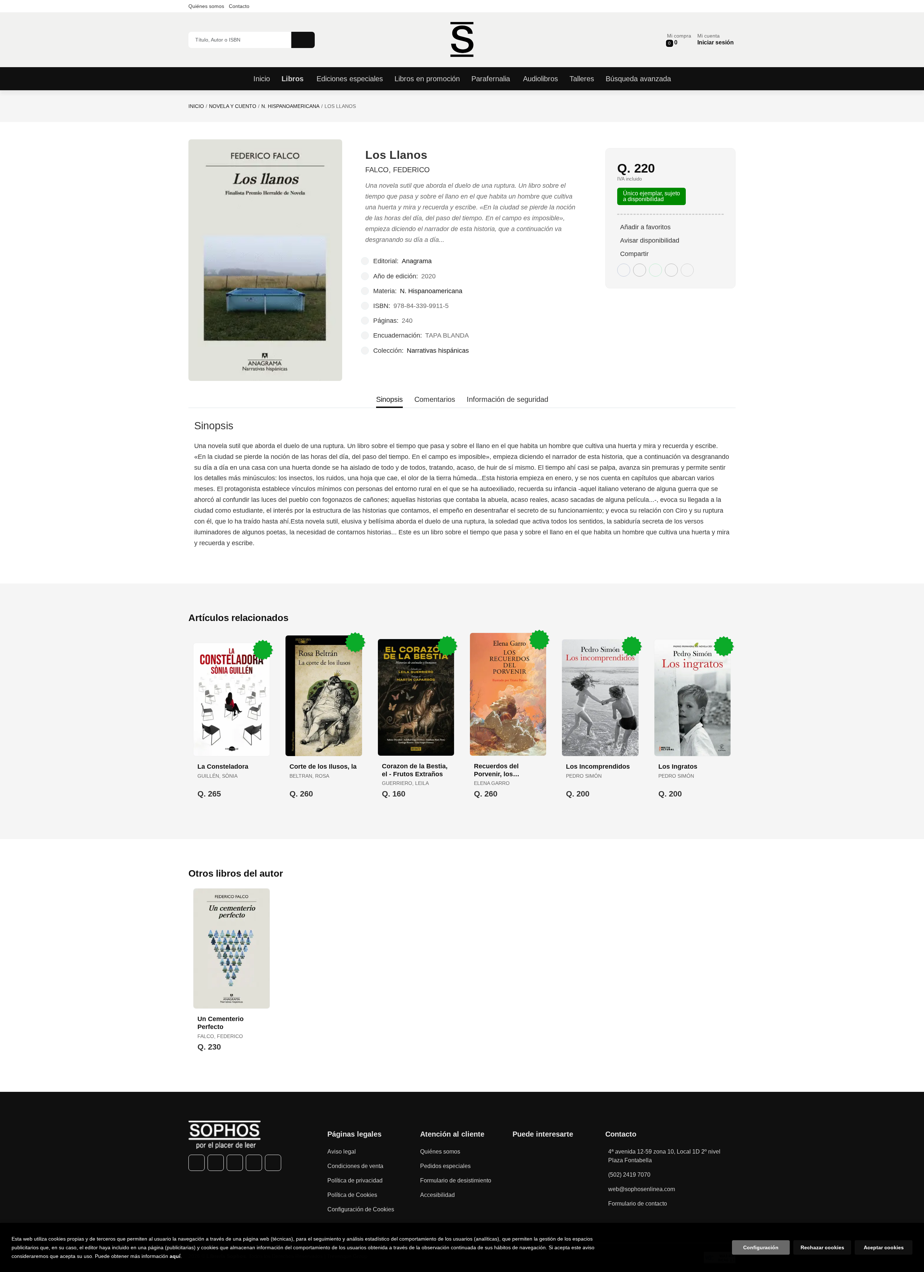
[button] (679, 39)
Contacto (239, 6)
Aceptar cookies (884, 1247)
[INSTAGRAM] (235, 1163)
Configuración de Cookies (360, 1209)
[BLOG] (273, 1163)
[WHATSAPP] (254, 1163)
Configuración (761, 1247)
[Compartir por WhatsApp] (655, 270)
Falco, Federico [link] (397, 170)
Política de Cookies (352, 1195)
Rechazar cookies (822, 1247)
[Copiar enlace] (687, 270)
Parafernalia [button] (490, 79)
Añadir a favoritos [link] (645, 227)
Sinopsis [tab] (389, 399)
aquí (175, 1256)
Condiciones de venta (355, 1166)
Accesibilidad (437, 1195)
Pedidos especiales (445, 1166)
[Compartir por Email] (671, 270)
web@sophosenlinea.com (641, 1189)
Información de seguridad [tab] (507, 399)
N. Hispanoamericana (290, 106)
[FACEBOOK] (196, 1163)
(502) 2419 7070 (629, 1175)
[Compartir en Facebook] (623, 270)
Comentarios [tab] (434, 399)
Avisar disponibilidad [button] (649, 240)
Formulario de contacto (637, 1204)
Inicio (196, 106)
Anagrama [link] (417, 261)
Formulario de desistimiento (455, 1180)
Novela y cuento (232, 106)
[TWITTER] (216, 1163)
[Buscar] (303, 40)
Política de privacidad (355, 1180)
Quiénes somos (206, 6)
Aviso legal (341, 1152)
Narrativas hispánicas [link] (438, 350)
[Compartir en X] (639, 270)
